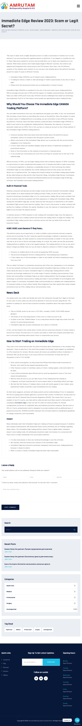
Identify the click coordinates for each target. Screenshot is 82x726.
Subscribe (51, 662)
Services (6, 667)
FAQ (4, 663)
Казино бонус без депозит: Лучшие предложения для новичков (28, 549)
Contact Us (6, 660)
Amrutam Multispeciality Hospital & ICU (40, 721)
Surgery (9, 603)
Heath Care (10, 586)
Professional (10, 597)
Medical (9, 592)
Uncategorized (11, 609)
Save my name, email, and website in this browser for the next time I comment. (30, 482)
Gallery (5, 675)
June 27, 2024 (8, 552)
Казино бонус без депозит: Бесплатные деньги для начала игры (28, 557)
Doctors (5, 671)
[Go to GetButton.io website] (77, 724)
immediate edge (20, 403)
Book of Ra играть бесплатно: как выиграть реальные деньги (27, 564)
